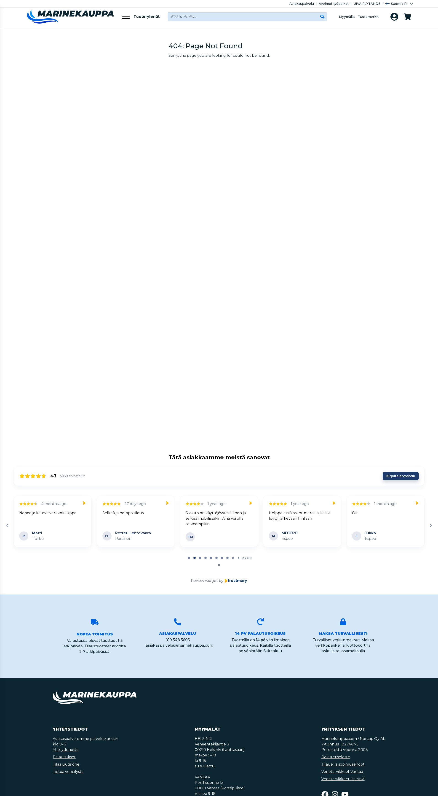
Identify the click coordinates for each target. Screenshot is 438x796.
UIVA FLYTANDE (367, 4)
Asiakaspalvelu (301, 4)
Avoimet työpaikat (334, 4)
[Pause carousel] (219, 564)
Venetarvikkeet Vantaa (342, 771)
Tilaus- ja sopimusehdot (343, 764)
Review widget (204, 580)
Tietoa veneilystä (68, 771)
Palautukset (64, 757)
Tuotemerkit (368, 17)
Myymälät (347, 17)
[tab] (189, 558)
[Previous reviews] (7, 525)
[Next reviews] (430, 525)
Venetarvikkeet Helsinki (343, 779)
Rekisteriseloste (335, 757)
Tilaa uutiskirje (66, 764)
